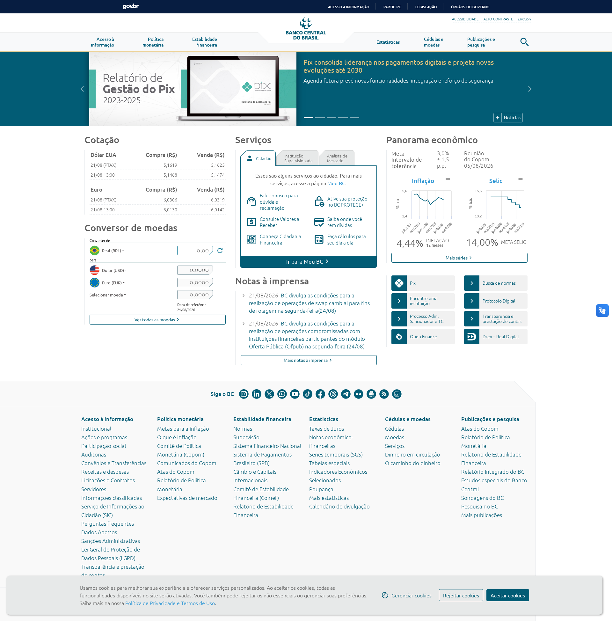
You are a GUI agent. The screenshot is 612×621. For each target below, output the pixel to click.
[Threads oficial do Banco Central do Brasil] (333, 394)
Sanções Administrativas (110, 540)
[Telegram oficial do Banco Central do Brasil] (346, 394)
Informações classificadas (111, 497)
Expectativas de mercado (187, 497)
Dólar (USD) (113, 270)
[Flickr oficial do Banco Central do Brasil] (358, 394)
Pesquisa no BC (479, 506)
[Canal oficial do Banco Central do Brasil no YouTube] (295, 394)
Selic (495, 181)
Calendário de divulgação (339, 506)
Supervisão (246, 437)
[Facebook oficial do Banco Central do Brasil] (320, 394)
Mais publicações (481, 514)
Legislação (426, 7)
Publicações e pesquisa (490, 419)
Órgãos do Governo (470, 7)
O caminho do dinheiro (413, 462)
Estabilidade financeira (262, 419)
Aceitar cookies (508, 595)
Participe (392, 7)
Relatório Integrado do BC (492, 471)
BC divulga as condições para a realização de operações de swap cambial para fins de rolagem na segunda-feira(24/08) (309, 303)
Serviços (394, 445)
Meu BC (336, 183)
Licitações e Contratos (108, 480)
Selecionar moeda (106, 294)
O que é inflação (177, 437)
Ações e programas (104, 437)
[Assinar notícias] (371, 394)
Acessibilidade (465, 18)
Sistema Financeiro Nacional (267, 445)
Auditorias (93, 454)
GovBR (131, 7)
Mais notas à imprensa (308, 360)
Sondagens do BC (482, 497)
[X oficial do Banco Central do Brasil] (269, 394)
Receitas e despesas (105, 471)
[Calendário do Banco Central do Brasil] (397, 394)
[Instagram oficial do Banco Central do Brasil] (244, 394)
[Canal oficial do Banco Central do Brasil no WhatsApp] (282, 394)
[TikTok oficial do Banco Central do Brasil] (307, 394)
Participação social (103, 445)
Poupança (321, 489)
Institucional (96, 428)
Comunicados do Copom (186, 462)
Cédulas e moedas (408, 419)
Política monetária (180, 419)
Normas (242, 428)
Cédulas (394, 428)
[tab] (257, 158)
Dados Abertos (99, 532)
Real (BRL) (111, 250)
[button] (102, 42)
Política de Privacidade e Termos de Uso (169, 602)
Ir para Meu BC (304, 261)
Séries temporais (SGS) (336, 454)
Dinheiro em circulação (412, 454)
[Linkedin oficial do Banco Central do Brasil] (256, 394)
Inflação (423, 181)
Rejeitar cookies (461, 595)
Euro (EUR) (112, 282)
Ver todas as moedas (158, 320)
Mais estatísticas (329, 497)
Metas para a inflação (183, 428)
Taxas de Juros (326, 428)
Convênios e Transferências (113, 462)
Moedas (394, 437)
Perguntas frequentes (107, 523)
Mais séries (459, 258)
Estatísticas (323, 419)
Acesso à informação (107, 419)
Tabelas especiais (329, 462)
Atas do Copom (175, 471)
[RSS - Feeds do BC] (384, 394)
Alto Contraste (498, 18)
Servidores (93, 489)
